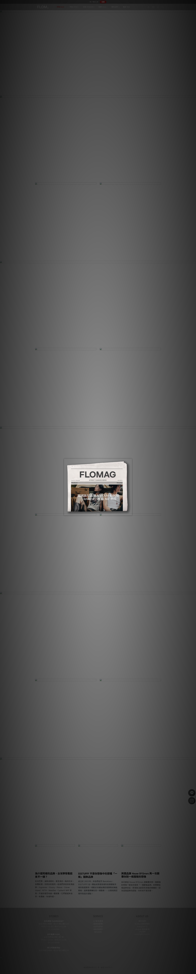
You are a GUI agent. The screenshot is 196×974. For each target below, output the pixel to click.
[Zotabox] (130, 513)
